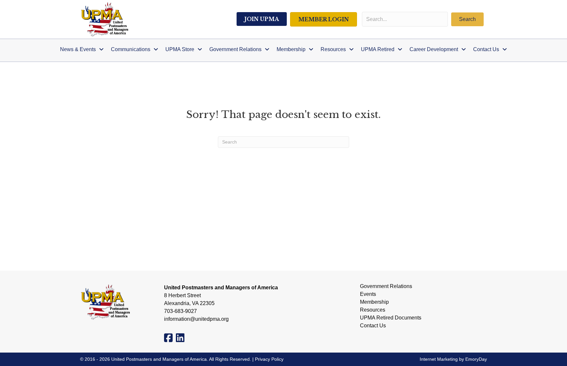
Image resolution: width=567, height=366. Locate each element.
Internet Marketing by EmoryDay (453, 359)
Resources (372, 310)
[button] (467, 19)
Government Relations (386, 286)
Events (368, 294)
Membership (374, 302)
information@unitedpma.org (196, 319)
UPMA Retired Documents (390, 317)
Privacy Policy (269, 359)
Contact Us (373, 325)
